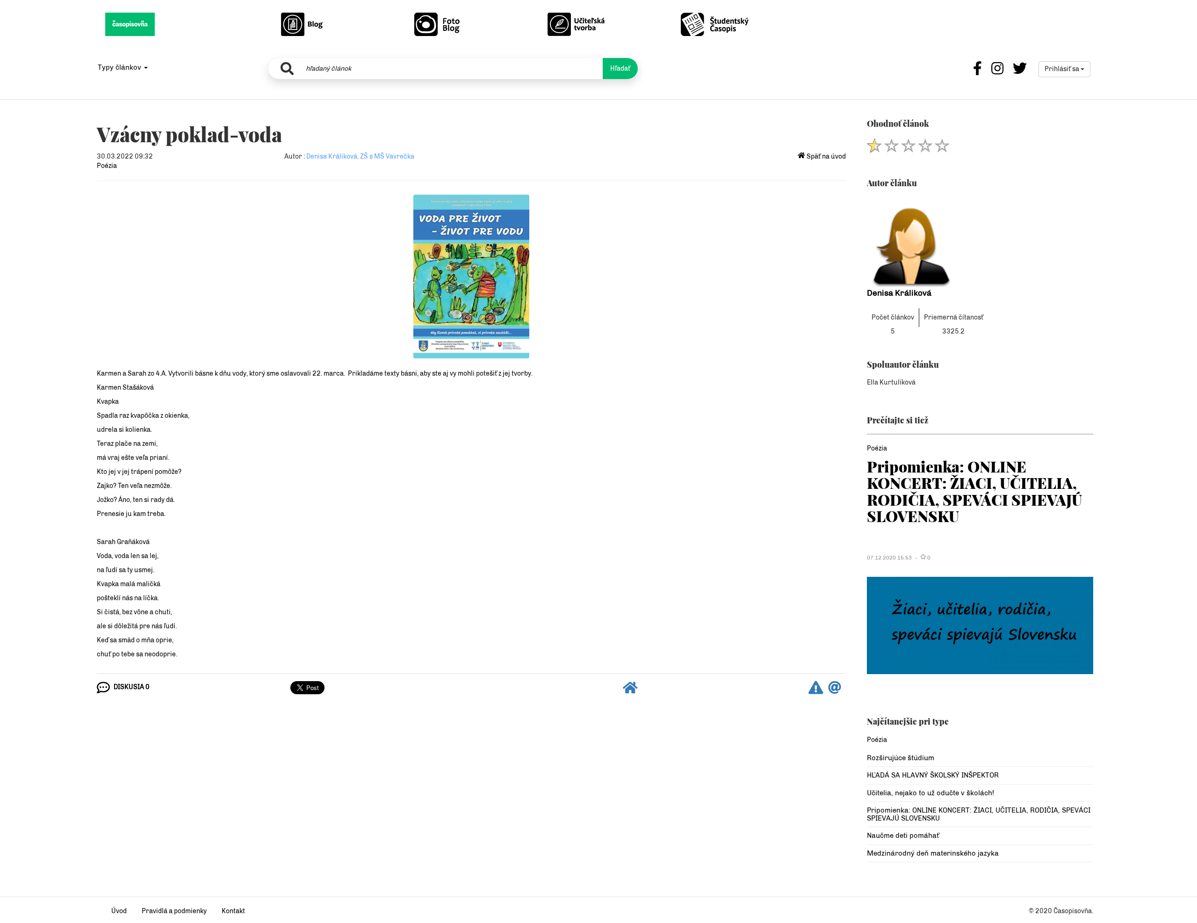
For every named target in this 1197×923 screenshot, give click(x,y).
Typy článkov (120, 67)
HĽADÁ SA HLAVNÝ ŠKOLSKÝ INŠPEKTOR (933, 775)
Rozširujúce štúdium (900, 758)
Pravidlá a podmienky (174, 911)
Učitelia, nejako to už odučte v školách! (930, 793)
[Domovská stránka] (630, 690)
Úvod (119, 911)
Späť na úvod (825, 156)
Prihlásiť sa (1063, 69)
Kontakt (233, 911)
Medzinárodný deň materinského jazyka (933, 853)
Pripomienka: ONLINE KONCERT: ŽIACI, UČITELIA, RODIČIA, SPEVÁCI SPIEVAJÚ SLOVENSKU (974, 491)
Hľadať (620, 69)
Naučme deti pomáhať (903, 835)
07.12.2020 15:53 (889, 557)
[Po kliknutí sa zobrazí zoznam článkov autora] (980, 241)
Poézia (107, 166)
